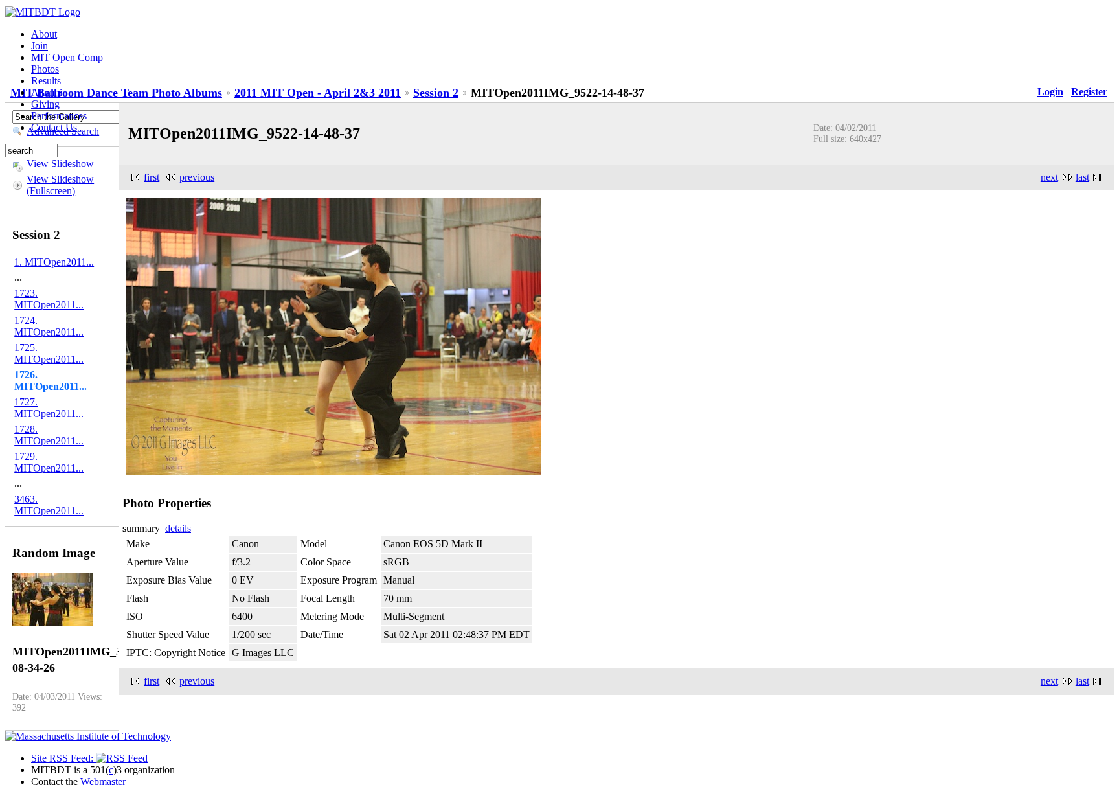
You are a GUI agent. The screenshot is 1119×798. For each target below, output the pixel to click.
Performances (59, 115)
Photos (45, 68)
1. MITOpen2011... (54, 262)
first (151, 177)
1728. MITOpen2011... (49, 435)
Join (39, 45)
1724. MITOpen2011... (49, 326)
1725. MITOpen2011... (49, 353)
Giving (45, 103)
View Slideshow (60, 163)
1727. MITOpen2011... (49, 407)
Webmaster (103, 781)
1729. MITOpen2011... (49, 462)
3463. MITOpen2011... (49, 505)
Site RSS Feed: (63, 758)
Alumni (46, 92)
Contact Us (54, 127)
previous (196, 177)
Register (1089, 91)
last (1082, 177)
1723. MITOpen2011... (49, 299)
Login (1050, 91)
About (44, 34)
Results (46, 80)
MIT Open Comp (67, 57)
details (178, 528)
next (1049, 177)
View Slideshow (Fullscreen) (60, 185)
